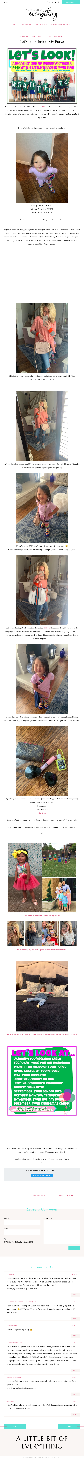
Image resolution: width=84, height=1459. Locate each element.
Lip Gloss (42, 812)
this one (47, 627)
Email (6, 1228)
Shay (43, 106)
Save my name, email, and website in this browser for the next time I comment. (20, 1242)
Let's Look (36, 36)
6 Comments (40, 1195)
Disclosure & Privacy (61, 24)
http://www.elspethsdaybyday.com (22, 1388)
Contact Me (41, 24)
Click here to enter (42, 1175)
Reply (75, 1295)
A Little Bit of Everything (42, 1442)
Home (15, 24)
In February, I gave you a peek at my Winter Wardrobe (41, 949)
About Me (26, 24)
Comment (48, 1218)
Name (6, 1218)
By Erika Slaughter (57, 36)
